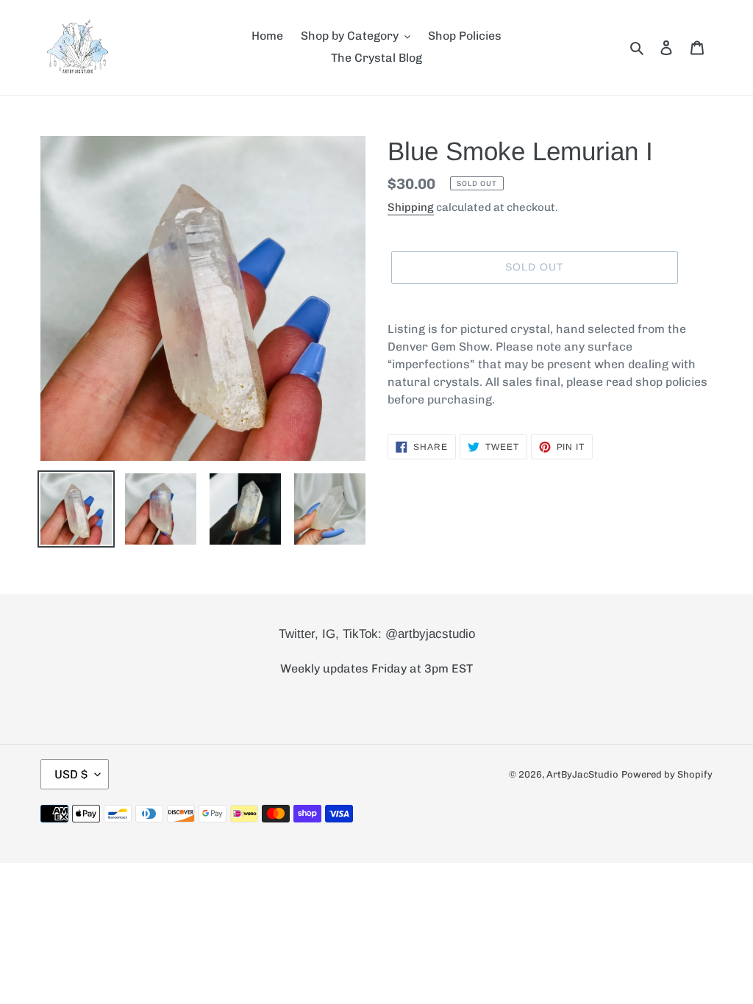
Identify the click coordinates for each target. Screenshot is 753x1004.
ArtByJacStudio (582, 774)
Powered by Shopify (667, 774)
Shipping (411, 207)
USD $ (71, 774)
